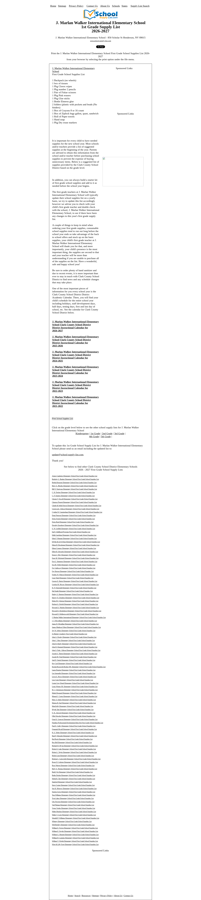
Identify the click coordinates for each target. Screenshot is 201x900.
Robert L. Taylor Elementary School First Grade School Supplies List (74, 752)
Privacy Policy (76, 6)
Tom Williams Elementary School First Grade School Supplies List (73, 795)
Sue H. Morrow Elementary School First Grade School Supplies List (74, 789)
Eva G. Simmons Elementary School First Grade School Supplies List (74, 561)
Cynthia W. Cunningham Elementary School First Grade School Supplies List (77, 512)
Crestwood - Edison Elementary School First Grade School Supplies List (75, 509)
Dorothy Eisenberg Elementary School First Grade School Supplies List (75, 525)
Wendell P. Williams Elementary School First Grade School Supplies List (75, 818)
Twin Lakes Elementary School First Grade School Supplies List (73, 798)
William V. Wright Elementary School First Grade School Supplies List (75, 841)
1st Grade (95, 433)
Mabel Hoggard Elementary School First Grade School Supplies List (74, 693)
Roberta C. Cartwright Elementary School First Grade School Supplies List (76, 759)
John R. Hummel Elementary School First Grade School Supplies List (74, 647)
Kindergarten (82, 433)
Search (77, 896)
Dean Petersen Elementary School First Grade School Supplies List (73, 515)
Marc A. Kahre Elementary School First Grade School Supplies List (74, 700)
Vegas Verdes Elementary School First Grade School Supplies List (73, 808)
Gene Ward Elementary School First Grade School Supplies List (72, 578)
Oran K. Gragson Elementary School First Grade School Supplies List (74, 719)
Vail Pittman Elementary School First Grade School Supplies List (73, 805)
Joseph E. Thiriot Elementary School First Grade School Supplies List (74, 654)
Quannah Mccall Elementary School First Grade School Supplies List (74, 729)
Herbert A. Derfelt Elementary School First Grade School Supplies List (75, 604)
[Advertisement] (122, 89)
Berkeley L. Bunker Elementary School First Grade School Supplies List (75, 479)
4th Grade (94, 436)
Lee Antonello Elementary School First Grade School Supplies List (73, 673)
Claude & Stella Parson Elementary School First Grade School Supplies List (76, 506)
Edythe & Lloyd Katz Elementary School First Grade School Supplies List (76, 542)
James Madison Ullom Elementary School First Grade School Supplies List (76, 627)
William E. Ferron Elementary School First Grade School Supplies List (75, 828)
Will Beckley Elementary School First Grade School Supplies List (73, 825)
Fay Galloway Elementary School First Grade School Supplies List (73, 568)
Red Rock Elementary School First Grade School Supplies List (72, 739)
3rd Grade (119, 433)
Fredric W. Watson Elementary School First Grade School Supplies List (75, 575)
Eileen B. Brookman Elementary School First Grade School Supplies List (75, 545)
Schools (116, 6)
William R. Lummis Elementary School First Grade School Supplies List (75, 838)
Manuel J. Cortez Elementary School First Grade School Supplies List (74, 696)
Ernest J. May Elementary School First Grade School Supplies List (73, 555)
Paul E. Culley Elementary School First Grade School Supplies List (73, 726)
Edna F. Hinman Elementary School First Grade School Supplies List (74, 538)
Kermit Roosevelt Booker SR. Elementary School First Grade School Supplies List (79, 667)
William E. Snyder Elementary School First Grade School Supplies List (75, 831)
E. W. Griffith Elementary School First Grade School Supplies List (73, 529)
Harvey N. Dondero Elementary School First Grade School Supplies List (75, 598)
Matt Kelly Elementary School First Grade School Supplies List (72, 706)
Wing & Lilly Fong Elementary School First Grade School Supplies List (75, 844)
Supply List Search (140, 6)
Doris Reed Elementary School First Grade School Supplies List (73, 522)
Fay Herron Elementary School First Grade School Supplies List (73, 571)
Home (53, 6)
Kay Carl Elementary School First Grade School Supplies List (72, 663)
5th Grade (106, 436)
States (124, 6)
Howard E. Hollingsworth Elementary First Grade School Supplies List (75, 614)
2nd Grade (107, 433)
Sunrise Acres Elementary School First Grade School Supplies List (73, 792)
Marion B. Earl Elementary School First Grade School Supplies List (74, 703)
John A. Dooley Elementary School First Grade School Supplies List (74, 637)
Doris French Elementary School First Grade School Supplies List (73, 519)
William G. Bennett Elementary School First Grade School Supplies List (75, 835)
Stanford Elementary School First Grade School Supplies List (72, 782)
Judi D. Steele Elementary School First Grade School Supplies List (73, 660)
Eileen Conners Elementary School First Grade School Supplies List (74, 548)
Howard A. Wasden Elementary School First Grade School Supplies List (75, 608)
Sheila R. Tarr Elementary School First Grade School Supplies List (73, 779)
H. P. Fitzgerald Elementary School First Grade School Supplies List (74, 588)
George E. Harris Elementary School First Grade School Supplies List (74, 581)
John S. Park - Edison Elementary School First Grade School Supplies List (76, 650)
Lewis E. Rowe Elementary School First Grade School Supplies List (74, 677)
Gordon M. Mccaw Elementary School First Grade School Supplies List (75, 585)
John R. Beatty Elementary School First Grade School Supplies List (74, 644)
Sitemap (62, 6)
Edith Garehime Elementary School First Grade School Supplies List (74, 535)
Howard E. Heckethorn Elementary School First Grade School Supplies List (76, 611)
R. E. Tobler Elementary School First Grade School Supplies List (73, 733)
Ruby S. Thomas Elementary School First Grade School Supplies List (74, 769)
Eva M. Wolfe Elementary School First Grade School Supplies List (73, 565)
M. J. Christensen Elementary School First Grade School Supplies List (75, 690)
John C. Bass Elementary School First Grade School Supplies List (73, 640)
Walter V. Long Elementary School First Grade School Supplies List (74, 815)
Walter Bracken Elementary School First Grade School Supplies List (74, 812)
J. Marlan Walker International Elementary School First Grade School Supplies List (79, 617)
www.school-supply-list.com (100, 41)
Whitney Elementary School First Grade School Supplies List (72, 821)
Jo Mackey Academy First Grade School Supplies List (69, 634)
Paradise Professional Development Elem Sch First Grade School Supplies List (77, 723)
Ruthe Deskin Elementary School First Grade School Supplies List (73, 775)
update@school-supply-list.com (67, 454)
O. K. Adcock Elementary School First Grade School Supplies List (73, 713)
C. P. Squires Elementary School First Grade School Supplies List (73, 496)
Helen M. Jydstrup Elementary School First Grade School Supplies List (75, 601)
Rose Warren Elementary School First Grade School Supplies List (73, 765)
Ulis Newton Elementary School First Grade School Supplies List (73, 802)
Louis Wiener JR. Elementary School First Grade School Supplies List (74, 687)
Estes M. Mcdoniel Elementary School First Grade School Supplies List (75, 558)
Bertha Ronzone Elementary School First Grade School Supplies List (74, 483)
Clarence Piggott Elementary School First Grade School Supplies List (74, 502)
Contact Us (92, 6)
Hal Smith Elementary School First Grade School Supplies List (72, 591)
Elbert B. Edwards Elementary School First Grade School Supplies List (75, 552)
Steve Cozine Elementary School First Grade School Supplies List (73, 785)
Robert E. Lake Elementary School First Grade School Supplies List (74, 749)
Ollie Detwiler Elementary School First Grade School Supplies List (73, 716)
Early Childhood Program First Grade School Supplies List (71, 532)
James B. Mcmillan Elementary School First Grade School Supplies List (75, 624)
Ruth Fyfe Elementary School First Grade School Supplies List (72, 772)
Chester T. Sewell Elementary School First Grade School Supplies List (74, 499)
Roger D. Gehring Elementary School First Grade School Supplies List (75, 762)
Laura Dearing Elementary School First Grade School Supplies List (73, 670)
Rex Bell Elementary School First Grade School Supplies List (72, 742)
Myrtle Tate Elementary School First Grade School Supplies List (73, 710)
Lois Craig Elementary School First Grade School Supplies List (72, 680)
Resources (86, 896)
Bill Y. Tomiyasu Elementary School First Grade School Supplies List (74, 489)
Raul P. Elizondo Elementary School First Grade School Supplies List (74, 736)
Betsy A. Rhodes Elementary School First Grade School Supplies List (74, 486)
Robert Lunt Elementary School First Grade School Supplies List (73, 756)
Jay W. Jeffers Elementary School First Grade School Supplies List (73, 631)
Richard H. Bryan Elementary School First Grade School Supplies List (75, 746)
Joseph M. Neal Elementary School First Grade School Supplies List (74, 657)
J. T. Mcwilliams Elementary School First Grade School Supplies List (74, 621)
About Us (105, 6)
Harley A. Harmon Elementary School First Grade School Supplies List (75, 594)
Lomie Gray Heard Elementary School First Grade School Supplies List (75, 683)
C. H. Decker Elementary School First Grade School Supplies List (73, 492)
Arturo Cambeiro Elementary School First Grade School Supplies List (74, 476)
